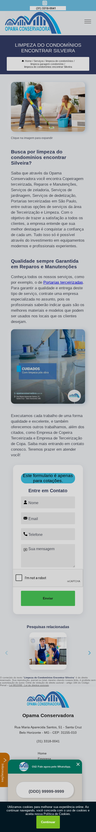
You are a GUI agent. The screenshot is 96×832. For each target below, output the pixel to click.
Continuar (48, 822)
